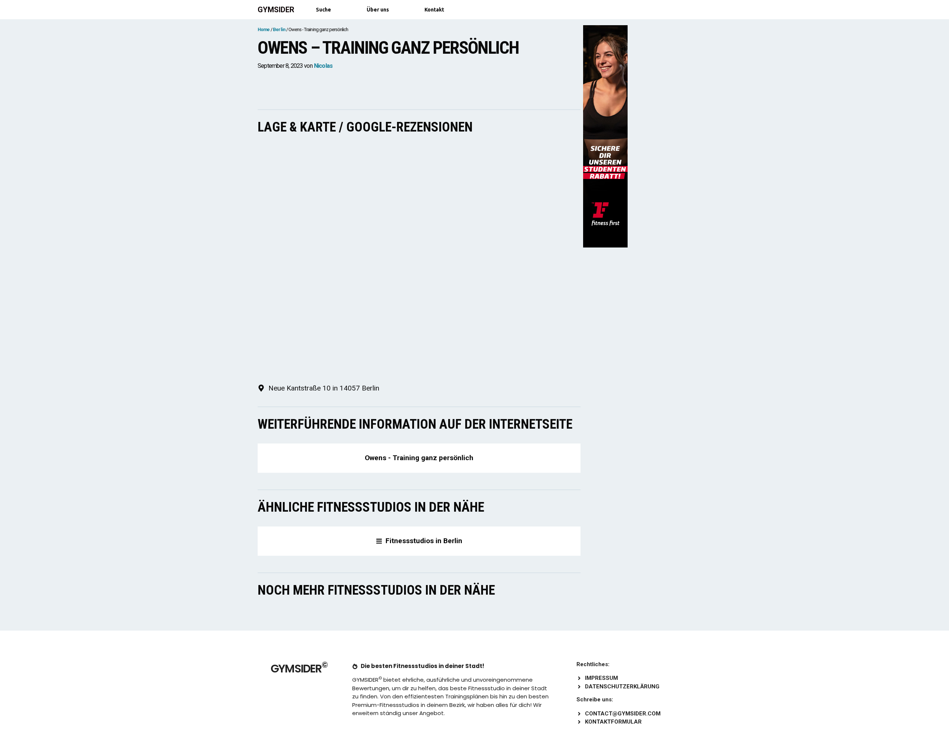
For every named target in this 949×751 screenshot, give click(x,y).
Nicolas (323, 65)
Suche (323, 10)
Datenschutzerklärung (622, 686)
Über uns (378, 10)
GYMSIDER (276, 9)
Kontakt (434, 10)
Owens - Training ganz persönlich (419, 457)
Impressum (601, 678)
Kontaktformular (613, 721)
